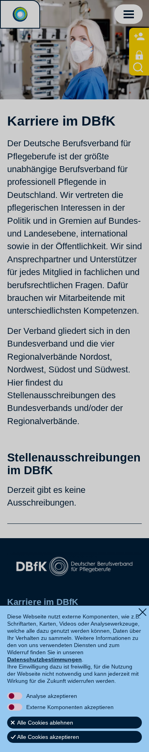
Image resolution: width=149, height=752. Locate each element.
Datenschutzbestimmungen (44, 659)
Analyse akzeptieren (51, 696)
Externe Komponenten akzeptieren (70, 707)
